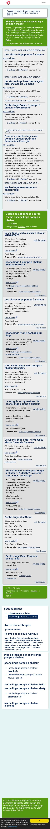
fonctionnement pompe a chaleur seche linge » (24, 131)
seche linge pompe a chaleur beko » (22, 183)
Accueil (7, 800)
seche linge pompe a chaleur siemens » (23, 77)
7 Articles (22, 123)
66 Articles (22, 179)
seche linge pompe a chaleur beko (24, 684)
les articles (24, 43)
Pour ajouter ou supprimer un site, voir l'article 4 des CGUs (22, 809)
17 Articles (22, 200)
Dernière (9, 593)
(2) (22, 670)
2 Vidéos (11, 123)
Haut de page (40, 295)
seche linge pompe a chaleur (30, 292)
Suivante (34, 591)
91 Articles (21, 227)
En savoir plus (12, 826)
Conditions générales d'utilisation (22, 801)
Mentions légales (20, 800)
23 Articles (22, 70)
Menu (44, 3)
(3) (22, 695)
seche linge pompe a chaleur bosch (30, 257)
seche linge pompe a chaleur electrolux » (25, 50)
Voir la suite (10, 251)
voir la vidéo (9, 58)
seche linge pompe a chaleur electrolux (31, 324)
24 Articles (22, 97)
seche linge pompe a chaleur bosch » (22, 101)
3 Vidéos (11, 70)
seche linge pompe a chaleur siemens (21, 704)
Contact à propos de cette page (27, 805)
